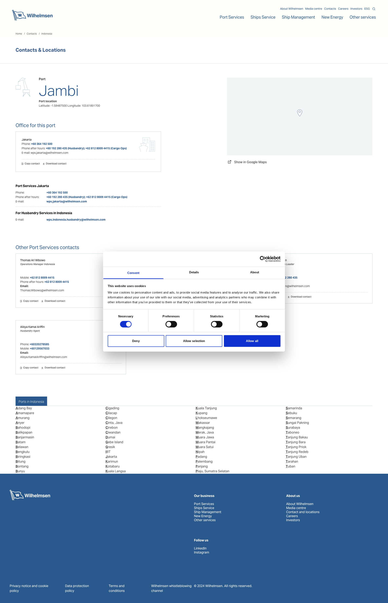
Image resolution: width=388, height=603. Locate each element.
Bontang (22, 466)
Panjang (202, 466)
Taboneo (292, 432)
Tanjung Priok (296, 447)
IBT (108, 452)
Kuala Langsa (115, 471)
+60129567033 (39, 348)
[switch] (171, 324)
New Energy (332, 17)
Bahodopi (23, 427)
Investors (356, 9)
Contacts (330, 9)
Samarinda (294, 408)
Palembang (204, 461)
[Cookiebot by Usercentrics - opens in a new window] (262, 259)
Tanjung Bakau (297, 437)
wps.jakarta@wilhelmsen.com (66, 201)
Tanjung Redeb (297, 452)
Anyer (20, 423)
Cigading (112, 408)
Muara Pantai (205, 442)
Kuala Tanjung (206, 408)
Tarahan (292, 461)
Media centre (313, 9)
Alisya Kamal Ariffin (32, 327)
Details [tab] (194, 272)
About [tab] (254, 272)
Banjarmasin (25, 437)
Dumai (110, 437)
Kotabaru (112, 466)
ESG (367, 9)
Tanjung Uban (296, 457)
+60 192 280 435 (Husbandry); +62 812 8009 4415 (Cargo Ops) (86, 148)
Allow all (252, 341)
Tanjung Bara (296, 442)
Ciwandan (112, 432)
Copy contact (32, 164)
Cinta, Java (113, 423)
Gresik (110, 447)
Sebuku (291, 413)
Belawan (22, 447)
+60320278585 (39, 344)
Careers (343, 9)
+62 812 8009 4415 (42, 277)
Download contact (56, 164)
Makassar (203, 423)
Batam (20, 442)
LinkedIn (200, 548)
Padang (201, 457)
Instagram (201, 552)
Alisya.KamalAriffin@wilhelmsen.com (43, 357)
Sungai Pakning (297, 423)
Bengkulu (23, 452)
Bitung (20, 461)
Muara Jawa (205, 437)
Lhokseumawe (206, 418)
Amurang (23, 418)
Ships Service (204, 508)
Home (19, 33)
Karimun (111, 461)
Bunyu (20, 471)
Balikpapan (24, 432)
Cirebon (111, 427)
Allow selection (194, 341)
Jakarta (27, 139)
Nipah (200, 452)
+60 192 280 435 (286, 277)
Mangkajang (205, 427)
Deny (135, 341)
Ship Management (207, 512)
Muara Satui (205, 447)
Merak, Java (205, 432)
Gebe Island (114, 442)
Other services (205, 520)
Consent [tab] (133, 272)
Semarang (293, 418)
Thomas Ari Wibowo (32, 260)
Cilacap (111, 413)
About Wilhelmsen (291, 9)
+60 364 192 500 (41, 144)
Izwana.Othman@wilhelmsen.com (288, 286)
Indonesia (46, 33)
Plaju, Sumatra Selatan (212, 471)
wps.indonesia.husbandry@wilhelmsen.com (75, 219)
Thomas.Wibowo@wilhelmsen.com (42, 290)
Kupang (201, 413)
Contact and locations (302, 512)
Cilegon (111, 418)
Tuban (290, 466)
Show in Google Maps (250, 162)
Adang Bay (24, 408)
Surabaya (293, 427)
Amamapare (25, 413)
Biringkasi (23, 457)
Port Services (204, 504)
